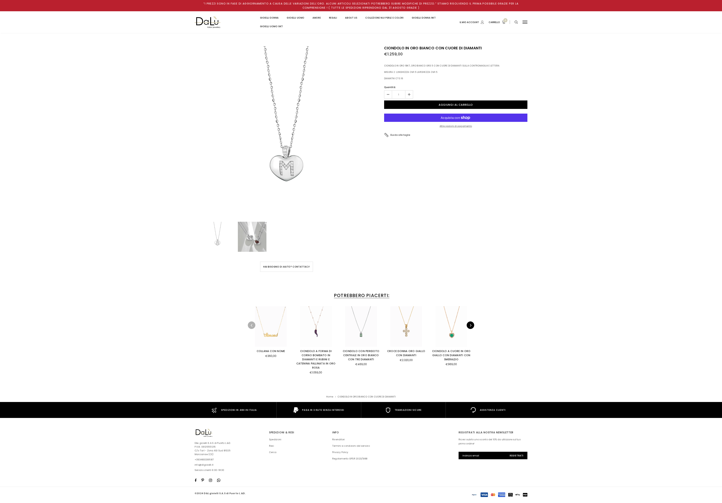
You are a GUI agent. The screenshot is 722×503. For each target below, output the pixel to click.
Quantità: (390, 87)
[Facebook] (195, 480)
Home (329, 396)
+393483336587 (204, 459)
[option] (286, 132)
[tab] (361, 295)
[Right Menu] (525, 22)
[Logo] (224, 22)
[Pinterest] (202, 480)
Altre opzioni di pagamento (456, 126)
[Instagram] (210, 480)
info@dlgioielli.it (204, 464)
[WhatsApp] (218, 480)
